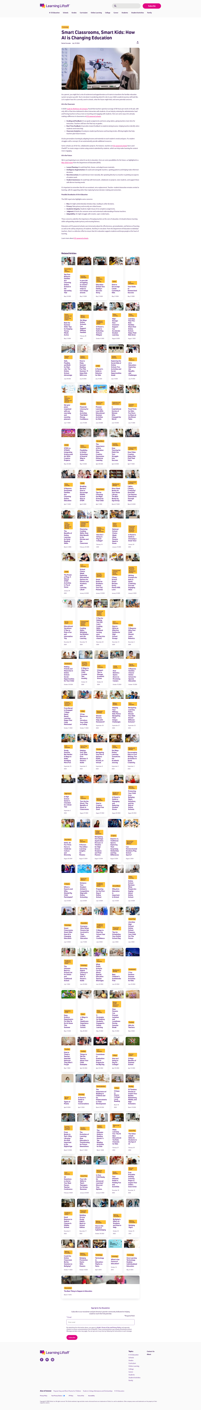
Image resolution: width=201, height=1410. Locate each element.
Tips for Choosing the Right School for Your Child (100, 496)
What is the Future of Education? (115, 1261)
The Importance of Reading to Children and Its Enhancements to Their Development (101, 1096)
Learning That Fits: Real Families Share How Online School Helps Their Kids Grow (132, 327)
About (149, 1354)
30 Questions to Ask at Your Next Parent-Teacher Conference (68, 1183)
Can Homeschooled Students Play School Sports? (131, 851)
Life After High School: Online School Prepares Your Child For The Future (132, 930)
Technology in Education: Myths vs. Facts (99, 1262)
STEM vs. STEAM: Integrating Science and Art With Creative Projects (68, 454)
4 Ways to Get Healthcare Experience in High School (84, 1022)
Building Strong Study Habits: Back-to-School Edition (83, 1221)
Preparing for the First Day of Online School (100, 893)
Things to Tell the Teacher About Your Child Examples (84, 1059)
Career (116, 13)
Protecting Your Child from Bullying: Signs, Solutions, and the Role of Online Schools (132, 800)
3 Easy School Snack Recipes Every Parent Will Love (116, 583)
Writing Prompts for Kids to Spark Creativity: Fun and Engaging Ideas (132, 582)
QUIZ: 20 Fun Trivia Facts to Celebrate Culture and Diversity (67, 849)
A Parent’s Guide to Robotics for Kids (99, 372)
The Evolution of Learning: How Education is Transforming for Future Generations (85, 1139)
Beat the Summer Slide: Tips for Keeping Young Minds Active (68, 329)
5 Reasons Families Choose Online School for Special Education (132, 675)
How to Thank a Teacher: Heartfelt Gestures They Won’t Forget (68, 1058)
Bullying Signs (132, 1226)
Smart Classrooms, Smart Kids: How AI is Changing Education (68, 933)
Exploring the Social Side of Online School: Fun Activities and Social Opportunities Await (116, 368)
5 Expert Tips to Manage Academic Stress (100, 674)
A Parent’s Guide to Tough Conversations (83, 1100)
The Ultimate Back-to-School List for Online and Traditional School (68, 973)
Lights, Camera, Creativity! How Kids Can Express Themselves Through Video (132, 493)
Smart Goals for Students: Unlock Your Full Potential (99, 584)
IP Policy (71, 1395)
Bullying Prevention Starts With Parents (84, 1262)
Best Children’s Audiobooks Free (116, 977)
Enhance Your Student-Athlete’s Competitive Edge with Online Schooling (84, 890)
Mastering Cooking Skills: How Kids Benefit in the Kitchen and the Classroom (84, 536)
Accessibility (91, 1395)
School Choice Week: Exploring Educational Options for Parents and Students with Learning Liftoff (84, 579)
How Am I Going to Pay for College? (99, 538)
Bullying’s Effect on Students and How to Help (117, 1223)
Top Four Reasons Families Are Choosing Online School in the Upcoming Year (68, 283)
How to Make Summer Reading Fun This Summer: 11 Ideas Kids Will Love (84, 368)
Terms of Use (80, 1395)
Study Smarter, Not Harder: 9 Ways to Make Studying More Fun (68, 756)
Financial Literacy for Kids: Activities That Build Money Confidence (84, 413)
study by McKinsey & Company (77, 109)
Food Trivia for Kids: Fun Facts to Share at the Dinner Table (132, 414)
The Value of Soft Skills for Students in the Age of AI (132, 1139)
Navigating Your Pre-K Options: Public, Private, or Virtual (100, 757)
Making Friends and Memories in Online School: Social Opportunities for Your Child (69, 674)
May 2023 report (67, 162)
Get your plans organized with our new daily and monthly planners (67, 412)
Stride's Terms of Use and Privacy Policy (109, 1327)
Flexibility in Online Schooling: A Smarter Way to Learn (84, 455)
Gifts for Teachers (131, 1026)
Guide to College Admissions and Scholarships (97, 1391)
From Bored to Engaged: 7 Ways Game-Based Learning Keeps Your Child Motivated (68, 716)
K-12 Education (54, 13)
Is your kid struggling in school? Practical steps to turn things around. (84, 286)
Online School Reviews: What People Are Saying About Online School (132, 889)
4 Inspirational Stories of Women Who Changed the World (116, 413)
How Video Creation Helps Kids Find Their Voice (132, 456)
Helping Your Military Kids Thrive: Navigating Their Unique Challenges (116, 714)
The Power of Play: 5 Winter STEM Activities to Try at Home (68, 581)
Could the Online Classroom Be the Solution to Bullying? (68, 1261)
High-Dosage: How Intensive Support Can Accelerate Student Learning (116, 327)
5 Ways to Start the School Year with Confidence (100, 934)
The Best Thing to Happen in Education (78, 1291)
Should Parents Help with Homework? (100, 719)
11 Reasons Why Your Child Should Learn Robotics (132, 633)
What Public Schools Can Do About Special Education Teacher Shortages (100, 972)
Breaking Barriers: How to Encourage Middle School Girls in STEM (84, 493)
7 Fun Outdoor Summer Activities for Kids (131, 976)
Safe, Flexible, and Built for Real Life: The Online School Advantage (68, 368)
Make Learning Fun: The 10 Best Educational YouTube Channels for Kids (116, 1137)
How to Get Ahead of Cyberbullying (100, 1228)
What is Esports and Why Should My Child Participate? (68, 892)
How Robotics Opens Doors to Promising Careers (116, 676)
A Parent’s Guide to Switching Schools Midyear (100, 331)
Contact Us (150, 1351)
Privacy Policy (43, 1395)
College (107, 13)
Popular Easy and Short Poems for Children (67, 1391)
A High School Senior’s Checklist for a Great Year (68, 802)
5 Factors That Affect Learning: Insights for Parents (83, 850)
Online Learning (96, 13)
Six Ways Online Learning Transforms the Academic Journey (116, 756)
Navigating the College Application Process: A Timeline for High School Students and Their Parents (99, 846)
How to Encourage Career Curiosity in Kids (116, 288)
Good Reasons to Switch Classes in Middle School (68, 1222)
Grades (74, 13)
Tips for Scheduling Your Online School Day (116, 935)
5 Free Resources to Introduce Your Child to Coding (84, 719)
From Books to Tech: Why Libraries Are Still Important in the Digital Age (68, 1139)
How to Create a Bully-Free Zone (100, 806)
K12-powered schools (93, 116)
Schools (65, 13)
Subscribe (152, 6)
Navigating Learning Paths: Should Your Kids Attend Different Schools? (132, 714)
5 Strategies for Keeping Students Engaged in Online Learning (100, 1021)
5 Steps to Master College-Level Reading (117, 1096)
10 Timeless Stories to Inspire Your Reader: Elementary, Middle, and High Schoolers (132, 1096)
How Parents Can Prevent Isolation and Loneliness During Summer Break (116, 1018)
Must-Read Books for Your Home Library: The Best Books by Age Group (116, 494)
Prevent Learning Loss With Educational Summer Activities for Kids (100, 413)
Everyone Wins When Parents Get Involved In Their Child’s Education (84, 932)
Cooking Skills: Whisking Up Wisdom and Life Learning (84, 633)
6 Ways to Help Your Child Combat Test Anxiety (85, 673)
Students (125, 13)
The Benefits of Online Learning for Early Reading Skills (68, 537)
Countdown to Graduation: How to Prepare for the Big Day (100, 1059)
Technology (65, 27)
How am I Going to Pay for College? (115, 1061)
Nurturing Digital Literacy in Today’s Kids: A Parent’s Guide (84, 974)
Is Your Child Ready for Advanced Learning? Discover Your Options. (100, 1182)
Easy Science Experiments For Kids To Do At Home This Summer (68, 1021)
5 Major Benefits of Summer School (132, 1061)
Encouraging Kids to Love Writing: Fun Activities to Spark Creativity (132, 757)
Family (149, 13)
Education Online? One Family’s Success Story (100, 288)
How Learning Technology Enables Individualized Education (132, 1262)
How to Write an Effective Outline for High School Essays (116, 632)
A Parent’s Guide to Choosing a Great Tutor (132, 538)
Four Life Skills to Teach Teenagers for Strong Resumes (84, 1184)
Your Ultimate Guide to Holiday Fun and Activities (116, 1181)
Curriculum (84, 13)
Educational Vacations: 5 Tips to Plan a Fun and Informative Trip (68, 632)
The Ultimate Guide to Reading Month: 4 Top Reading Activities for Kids (100, 1138)
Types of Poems (67, 1102)
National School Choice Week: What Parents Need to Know (115, 536)
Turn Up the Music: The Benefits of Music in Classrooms (84, 805)
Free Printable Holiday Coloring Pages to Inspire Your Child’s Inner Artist (132, 1179)
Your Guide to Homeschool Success (132, 289)
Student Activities (137, 13)
